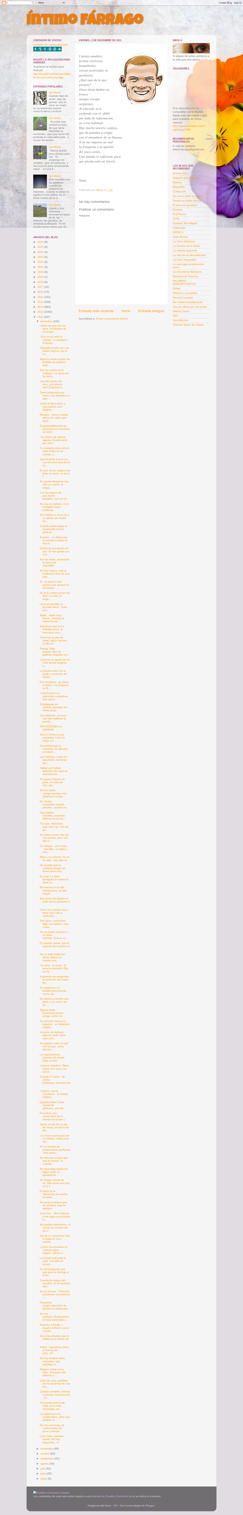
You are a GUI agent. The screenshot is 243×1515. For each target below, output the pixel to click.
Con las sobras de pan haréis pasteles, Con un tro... (54, 495)
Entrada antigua (151, 311)
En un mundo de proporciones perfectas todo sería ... (55, 1149)
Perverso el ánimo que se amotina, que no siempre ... (53, 1205)
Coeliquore (179, 191)
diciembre (46, 321)
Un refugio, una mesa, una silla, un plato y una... (53, 849)
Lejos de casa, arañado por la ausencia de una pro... (55, 1383)
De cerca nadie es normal (188, 196)
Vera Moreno (180, 320)
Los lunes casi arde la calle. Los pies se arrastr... (53, 1261)
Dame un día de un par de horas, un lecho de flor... (54, 1127)
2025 (40, 247)
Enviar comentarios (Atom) (112, 318)
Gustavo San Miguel (185, 223)
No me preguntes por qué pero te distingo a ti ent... (54, 1272)
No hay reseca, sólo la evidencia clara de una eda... (55, 573)
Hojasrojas (179, 227)
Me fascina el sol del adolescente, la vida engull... (53, 890)
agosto (44, 1463)
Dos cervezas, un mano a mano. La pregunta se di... (54, 685)
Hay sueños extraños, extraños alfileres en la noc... (53, 815)
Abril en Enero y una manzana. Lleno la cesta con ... (52, 737)
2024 (40, 252)
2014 (40, 302)
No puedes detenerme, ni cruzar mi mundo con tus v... (55, 1227)
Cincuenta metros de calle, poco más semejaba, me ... (52, 1405)
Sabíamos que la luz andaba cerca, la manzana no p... (52, 629)
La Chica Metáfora (184, 241)
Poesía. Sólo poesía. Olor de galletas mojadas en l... (55, 651)
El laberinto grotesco (185, 205)
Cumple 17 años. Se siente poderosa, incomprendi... (55, 1081)
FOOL (176, 218)
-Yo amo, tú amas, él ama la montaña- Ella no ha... (54, 968)
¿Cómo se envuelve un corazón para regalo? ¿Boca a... (54, 1250)
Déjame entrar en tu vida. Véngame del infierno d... (53, 1372)
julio (43, 1468)
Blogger (150, 1505)
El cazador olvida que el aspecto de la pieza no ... (55, 946)
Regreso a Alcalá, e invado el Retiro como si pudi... (54, 1327)
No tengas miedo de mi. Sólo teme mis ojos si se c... (55, 1183)
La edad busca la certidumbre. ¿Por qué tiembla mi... (55, 1417)
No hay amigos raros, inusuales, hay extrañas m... (53, 1361)
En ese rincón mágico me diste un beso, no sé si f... (55, 473)
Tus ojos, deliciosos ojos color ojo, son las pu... (54, 826)
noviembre (47, 1448)
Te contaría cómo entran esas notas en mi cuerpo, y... (54, 451)
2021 (40, 267)
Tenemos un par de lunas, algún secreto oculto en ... (53, 640)
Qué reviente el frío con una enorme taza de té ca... (55, 462)
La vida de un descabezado (189, 255)
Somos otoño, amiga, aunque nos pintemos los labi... (53, 793)
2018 (40, 282)
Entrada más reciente (96, 311)
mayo (44, 1478)
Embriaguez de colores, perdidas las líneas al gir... (53, 707)
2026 (40, 242)
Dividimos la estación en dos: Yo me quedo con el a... (54, 551)
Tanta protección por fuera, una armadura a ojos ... (55, 395)
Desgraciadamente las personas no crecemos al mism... (55, 428)
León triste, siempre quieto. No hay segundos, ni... (52, 1439)
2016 (40, 292)
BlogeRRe (179, 187)
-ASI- (115, 1505)
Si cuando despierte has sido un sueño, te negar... (54, 484)
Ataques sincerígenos (186, 177)
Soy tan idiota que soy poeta (190, 306)
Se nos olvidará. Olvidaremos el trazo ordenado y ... (54, 1316)
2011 (40, 317)
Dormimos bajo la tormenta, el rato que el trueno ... (54, 748)
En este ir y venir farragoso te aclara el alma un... (54, 879)
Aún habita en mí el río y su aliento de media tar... (54, 517)
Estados (177, 209)
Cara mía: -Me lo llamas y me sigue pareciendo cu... (55, 1216)
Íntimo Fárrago (85, 21)
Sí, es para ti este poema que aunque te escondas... (54, 584)
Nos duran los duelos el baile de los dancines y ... (55, 901)
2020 (40, 272)
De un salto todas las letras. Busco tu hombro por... (52, 957)
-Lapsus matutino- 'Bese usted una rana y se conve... (54, 1068)
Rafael (177, 288)
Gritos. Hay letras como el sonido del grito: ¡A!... (54, 1350)
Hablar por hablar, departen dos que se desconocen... (53, 771)
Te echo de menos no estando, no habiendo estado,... (54, 1024)
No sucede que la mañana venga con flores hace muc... (53, 868)
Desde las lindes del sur (187, 200)
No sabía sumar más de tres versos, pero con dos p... (54, 837)
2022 (40, 262)
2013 (40, 307)
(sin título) (55, 92)
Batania (177, 182)
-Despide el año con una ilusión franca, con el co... (54, 350)
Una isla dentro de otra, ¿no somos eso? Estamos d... (52, 384)
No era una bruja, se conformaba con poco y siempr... (52, 1428)
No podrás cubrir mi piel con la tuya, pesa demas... (54, 1046)
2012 (40, 311)
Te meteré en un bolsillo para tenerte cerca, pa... (53, 990)
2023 (40, 257)
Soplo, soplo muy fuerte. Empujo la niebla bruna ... (52, 618)
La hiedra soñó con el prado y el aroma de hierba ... (53, 673)
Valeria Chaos (181, 311)
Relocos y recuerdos (185, 293)
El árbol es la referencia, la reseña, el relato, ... (54, 1194)
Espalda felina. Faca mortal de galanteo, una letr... (53, 1105)
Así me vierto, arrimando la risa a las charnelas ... (54, 562)
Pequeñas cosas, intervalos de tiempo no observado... (55, 1305)
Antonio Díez (180, 173)
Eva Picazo (179, 214)
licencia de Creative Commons (110, 1496)
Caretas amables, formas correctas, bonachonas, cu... (55, 1394)
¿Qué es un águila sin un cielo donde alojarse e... (55, 662)
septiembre (47, 1458)
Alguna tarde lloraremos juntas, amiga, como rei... (52, 1013)
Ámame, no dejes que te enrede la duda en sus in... (54, 540)
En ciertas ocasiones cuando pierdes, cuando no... (54, 804)
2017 (40, 287)
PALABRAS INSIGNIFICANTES (184, 282)
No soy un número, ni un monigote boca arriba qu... (54, 506)
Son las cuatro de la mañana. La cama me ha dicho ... (54, 373)
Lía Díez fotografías (184, 259)
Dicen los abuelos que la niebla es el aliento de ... (54, 1339)
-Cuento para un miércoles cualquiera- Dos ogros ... (54, 696)
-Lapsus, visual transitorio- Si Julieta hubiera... (54, 1094)
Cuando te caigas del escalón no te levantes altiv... (55, 1283)
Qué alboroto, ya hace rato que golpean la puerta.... (53, 718)
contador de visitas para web (50, 44)
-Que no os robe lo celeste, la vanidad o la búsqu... (54, 339)
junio (43, 1473)
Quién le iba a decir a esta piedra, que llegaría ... (52, 406)
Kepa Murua (180, 236)
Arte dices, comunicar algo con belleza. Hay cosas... (54, 923)
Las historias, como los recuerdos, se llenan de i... (53, 759)
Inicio (126, 311)
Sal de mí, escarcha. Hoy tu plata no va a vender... (55, 1238)
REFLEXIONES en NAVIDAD (51, 728)
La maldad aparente (185, 250)
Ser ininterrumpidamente (188, 302)
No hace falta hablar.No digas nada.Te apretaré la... (54, 1172)
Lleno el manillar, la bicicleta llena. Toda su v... (53, 607)
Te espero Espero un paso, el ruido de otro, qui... (52, 782)
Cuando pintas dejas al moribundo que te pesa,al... (53, 529)
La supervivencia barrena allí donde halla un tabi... (52, 1057)
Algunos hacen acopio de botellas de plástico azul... (55, 362)
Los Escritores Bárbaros (187, 271)
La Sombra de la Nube (186, 246)
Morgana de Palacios (185, 276)
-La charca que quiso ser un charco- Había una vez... (55, 1138)
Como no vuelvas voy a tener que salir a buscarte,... (54, 912)
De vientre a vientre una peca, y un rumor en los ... (54, 1001)
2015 (40, 297)
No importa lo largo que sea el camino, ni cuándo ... (54, 1160)
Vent (175, 315)
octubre (45, 1453)
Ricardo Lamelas (183, 297)
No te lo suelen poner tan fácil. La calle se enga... (55, 595)
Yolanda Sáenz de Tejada (188, 324)
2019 (40, 277)
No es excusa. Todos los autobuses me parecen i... (55, 1294)
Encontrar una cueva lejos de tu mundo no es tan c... (53, 1116)
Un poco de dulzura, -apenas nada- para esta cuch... (53, 1035)
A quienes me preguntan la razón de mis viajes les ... (54, 979)
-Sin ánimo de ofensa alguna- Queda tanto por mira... (53, 440)
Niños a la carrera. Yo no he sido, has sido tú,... (55, 858)
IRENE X (178, 232)
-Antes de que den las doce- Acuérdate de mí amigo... (53, 328)
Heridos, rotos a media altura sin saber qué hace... (54, 417)
